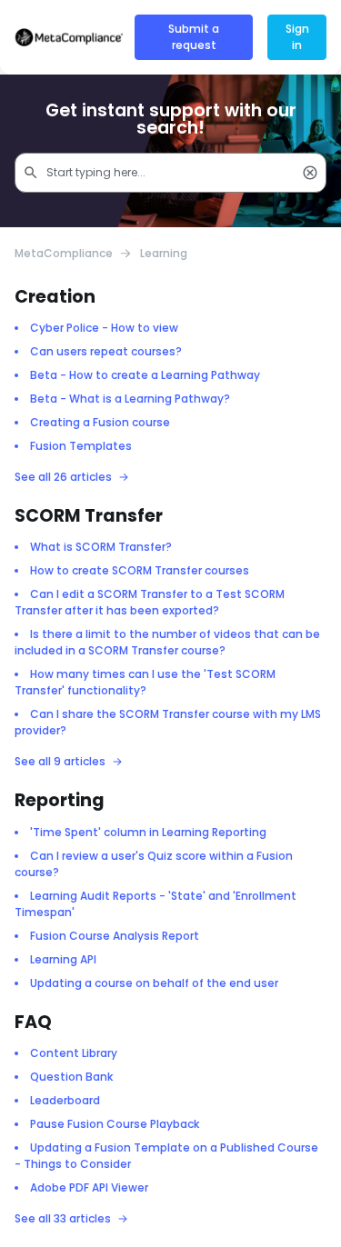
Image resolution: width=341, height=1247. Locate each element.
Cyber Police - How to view (104, 327)
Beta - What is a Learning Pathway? (130, 398)
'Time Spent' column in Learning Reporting (148, 832)
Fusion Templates (81, 446)
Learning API (63, 959)
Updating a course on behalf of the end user (154, 983)
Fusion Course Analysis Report (114, 935)
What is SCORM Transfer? (101, 546)
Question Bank (71, 1076)
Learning (163, 253)
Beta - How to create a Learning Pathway (145, 375)
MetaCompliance (64, 253)
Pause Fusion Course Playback (114, 1124)
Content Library (73, 1053)
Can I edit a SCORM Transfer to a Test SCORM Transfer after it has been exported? (150, 602)
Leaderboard (65, 1100)
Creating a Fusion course (100, 422)
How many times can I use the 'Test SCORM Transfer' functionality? (145, 682)
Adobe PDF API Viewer (89, 1187)
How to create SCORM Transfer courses (139, 570)
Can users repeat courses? (106, 351)
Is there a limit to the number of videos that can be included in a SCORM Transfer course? (167, 642)
